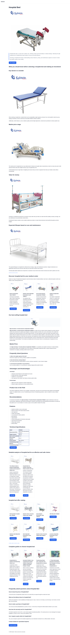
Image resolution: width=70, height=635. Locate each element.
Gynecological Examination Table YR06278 (40, 515)
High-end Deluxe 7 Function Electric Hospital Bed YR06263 (22, 328)
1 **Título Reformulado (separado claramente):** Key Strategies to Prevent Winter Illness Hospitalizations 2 (55, 563)
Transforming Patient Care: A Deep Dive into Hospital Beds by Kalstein (41, 562)
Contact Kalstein (13, 625)
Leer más (12, 495)
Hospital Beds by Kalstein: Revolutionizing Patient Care (15, 562)
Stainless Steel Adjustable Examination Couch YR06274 (28, 295)
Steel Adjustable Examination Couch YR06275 (27, 535)
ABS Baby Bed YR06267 (54, 513)
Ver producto (13, 518)
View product (13, 308)
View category (12, 62)
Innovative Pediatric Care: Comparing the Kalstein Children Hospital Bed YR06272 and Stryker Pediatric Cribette (28, 563)
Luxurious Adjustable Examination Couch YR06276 (54, 535)
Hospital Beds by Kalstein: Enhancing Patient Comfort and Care (28, 467)
